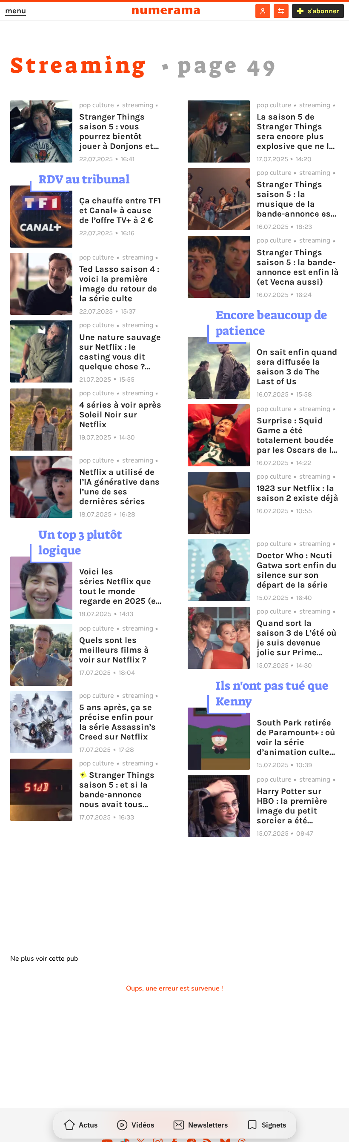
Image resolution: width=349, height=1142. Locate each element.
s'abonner (323, 11)
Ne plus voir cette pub (44, 958)
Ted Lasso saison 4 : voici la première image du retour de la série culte (119, 283)
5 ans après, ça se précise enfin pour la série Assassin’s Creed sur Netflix (117, 722)
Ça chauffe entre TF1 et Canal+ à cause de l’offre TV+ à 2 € (120, 210)
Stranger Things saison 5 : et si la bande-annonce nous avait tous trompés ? (116, 789)
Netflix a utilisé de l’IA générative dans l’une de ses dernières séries (119, 486)
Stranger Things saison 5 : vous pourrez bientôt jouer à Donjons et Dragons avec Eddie (119, 131)
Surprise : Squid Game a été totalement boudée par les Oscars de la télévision (297, 435)
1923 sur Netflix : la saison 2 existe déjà (297, 493)
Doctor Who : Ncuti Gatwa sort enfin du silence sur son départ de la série (297, 570)
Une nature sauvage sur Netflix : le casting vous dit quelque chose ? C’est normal (120, 351)
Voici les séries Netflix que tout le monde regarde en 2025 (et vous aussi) (119, 586)
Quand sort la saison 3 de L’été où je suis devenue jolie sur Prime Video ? (297, 637)
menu (15, 10)
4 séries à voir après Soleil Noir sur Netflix (120, 414)
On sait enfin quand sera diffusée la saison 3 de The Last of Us (297, 366)
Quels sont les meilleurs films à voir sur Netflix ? (114, 650)
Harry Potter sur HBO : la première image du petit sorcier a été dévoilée (292, 805)
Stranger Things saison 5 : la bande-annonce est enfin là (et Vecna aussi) (298, 267)
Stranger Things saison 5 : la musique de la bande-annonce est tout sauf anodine (295, 199)
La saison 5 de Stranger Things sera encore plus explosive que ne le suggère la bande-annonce (295, 131)
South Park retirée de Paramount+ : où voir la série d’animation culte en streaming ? (296, 737)
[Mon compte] (262, 11)
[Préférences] (281, 11)
